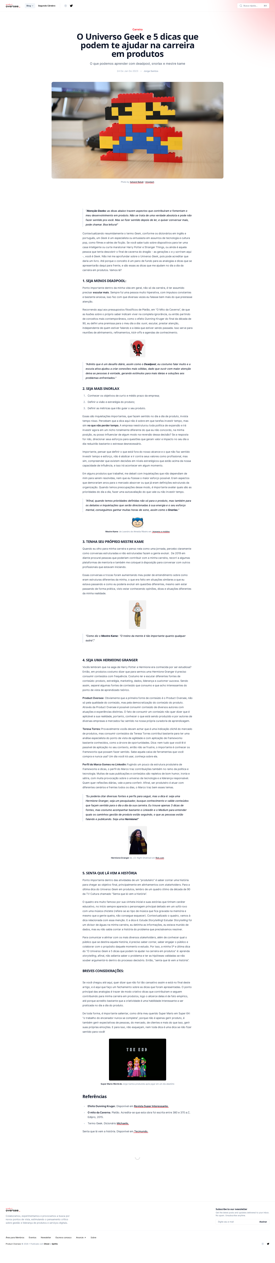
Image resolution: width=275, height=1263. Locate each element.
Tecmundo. (140, 1131)
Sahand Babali (136, 182)
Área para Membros (15, 1237)
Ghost (46, 1244)
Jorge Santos (151, 71)
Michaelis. (123, 1123)
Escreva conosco (63, 1237)
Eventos (32, 1237)
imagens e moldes (161, 531)
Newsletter (46, 1237)
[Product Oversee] (13, 5)
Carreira (137, 29)
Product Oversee (13, 1244)
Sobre (93, 1237)
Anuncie (80, 1237)
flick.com (160, 858)
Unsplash (149, 182)
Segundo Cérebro (46, 5)
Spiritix (55, 1244)
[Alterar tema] (65, 5)
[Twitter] (71, 5)
